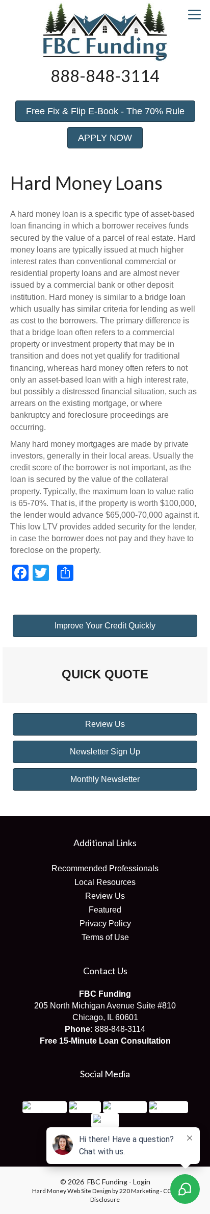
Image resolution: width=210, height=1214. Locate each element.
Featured (105, 909)
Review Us (105, 896)
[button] (105, 111)
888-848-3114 (120, 1029)
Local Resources (105, 882)
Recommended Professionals (105, 868)
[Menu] (194, 14)
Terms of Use (105, 937)
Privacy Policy (105, 923)
